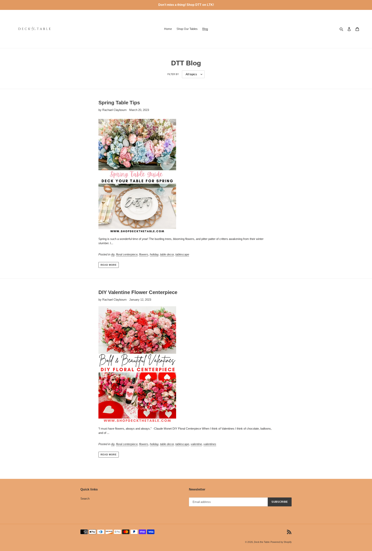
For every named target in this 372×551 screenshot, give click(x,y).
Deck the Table (262, 542)
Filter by (173, 74)
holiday (154, 254)
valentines (209, 444)
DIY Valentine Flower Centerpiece (137, 292)
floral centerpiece (127, 254)
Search (85, 498)
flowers (143, 254)
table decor (167, 254)
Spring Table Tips (119, 103)
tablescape (182, 254)
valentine (196, 444)
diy (113, 254)
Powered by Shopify (281, 542)
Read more (109, 265)
